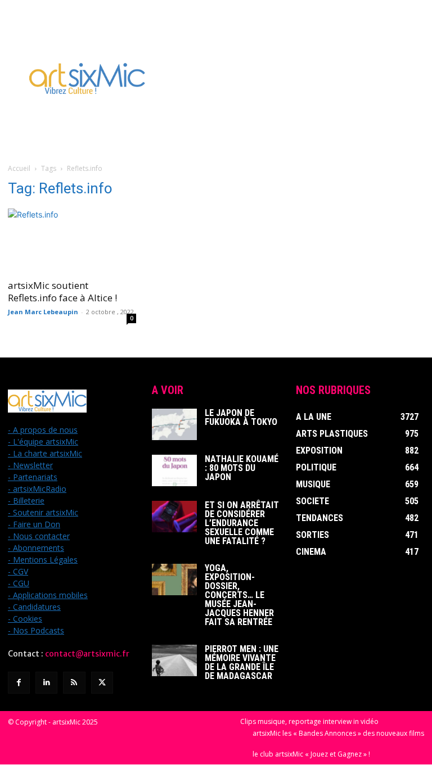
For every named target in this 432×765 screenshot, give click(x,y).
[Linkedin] (46, 683)
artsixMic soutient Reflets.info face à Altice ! (62, 291)
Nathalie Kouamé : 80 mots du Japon (241, 468)
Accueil (19, 168)
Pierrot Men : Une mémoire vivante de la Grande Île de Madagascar (241, 662)
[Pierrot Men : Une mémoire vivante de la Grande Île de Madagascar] (174, 660)
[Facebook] (19, 683)
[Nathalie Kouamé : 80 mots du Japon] (174, 470)
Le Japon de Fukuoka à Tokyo (241, 417)
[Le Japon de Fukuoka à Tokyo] (174, 424)
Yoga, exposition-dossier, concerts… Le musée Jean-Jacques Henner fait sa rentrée (239, 595)
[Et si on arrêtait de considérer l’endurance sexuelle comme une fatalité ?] (174, 516)
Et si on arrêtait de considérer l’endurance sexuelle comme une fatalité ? (242, 523)
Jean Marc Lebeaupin (43, 311)
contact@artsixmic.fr (87, 654)
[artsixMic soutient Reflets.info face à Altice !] (72, 240)
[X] (102, 683)
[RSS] (74, 683)
